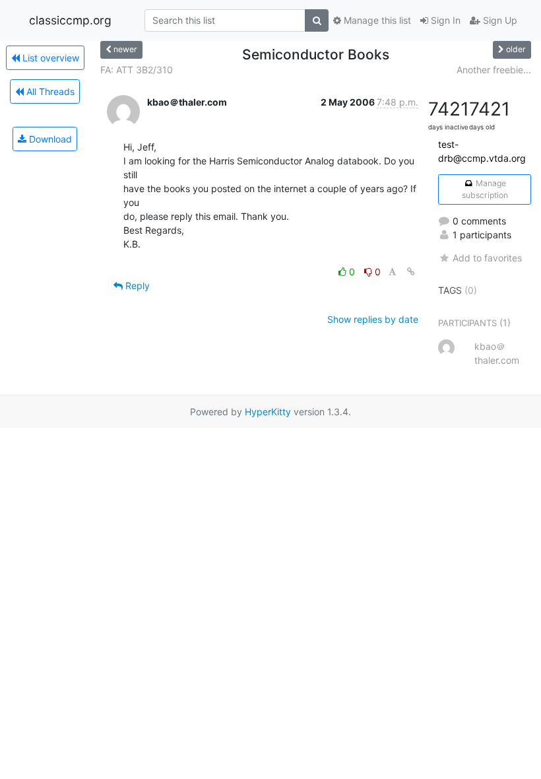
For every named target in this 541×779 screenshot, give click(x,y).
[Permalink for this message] (411, 271)
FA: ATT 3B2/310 (136, 69)
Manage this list (376, 20)
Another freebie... (494, 69)
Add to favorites (487, 257)
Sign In (444, 20)
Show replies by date (372, 319)
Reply (136, 285)
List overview (49, 57)
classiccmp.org (70, 20)
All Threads (49, 91)
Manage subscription (485, 189)
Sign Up (498, 20)
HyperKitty (268, 411)
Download (49, 139)
